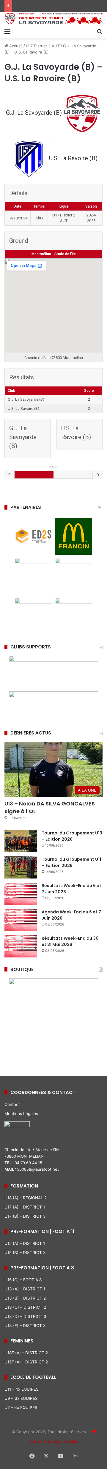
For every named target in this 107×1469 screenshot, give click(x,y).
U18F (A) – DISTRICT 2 (26, 1352)
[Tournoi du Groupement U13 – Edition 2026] (20, 841)
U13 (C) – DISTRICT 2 (25, 1307)
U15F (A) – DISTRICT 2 (26, 1362)
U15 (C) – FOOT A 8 (23, 1279)
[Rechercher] (100, 31)
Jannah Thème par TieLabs (53, 1441)
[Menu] (7, 31)
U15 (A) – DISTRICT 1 (24, 1243)
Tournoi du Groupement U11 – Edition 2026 (71, 862)
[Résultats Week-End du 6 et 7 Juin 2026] (20, 894)
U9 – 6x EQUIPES (21, 1398)
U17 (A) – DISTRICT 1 (24, 1207)
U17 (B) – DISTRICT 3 (25, 1216)
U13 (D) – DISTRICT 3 (25, 1316)
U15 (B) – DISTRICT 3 (25, 1252)
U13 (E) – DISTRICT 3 (25, 1325)
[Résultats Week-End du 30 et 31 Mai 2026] (20, 946)
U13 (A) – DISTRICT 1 (24, 1289)
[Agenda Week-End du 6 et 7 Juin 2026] (20, 920)
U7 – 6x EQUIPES (20, 1407)
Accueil (15, 45)
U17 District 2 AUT (43, 45)
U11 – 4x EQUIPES (21, 1389)
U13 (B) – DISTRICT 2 (25, 1298)
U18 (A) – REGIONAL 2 (25, 1197)
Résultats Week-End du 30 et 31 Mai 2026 (70, 941)
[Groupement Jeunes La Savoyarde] (53, 18)
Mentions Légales (21, 1113)
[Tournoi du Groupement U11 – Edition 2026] (20, 867)
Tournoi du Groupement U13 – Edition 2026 (72, 836)
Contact (12, 1104)
